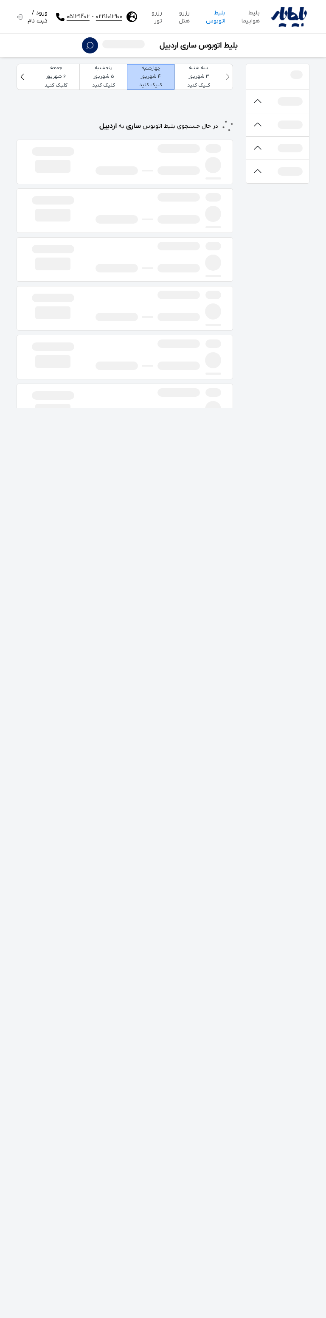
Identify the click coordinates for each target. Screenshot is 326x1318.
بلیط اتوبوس (215, 17)
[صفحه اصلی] (288, 17)
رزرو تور (157, 17)
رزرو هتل (184, 17)
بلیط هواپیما (251, 17)
